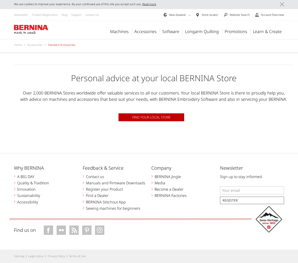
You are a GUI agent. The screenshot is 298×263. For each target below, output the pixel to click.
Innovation (26, 189)
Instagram (99, 230)
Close (282, 4)
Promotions (236, 31)
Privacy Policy (56, 256)
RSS (74, 230)
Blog (65, 15)
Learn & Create (267, 31)
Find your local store (151, 117)
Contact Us (92, 15)
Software (170, 31)
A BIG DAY (25, 176)
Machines (119, 31)
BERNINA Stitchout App (106, 202)
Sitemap (19, 256)
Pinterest (86, 230)
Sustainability (28, 195)
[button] (189, 15)
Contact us (95, 176)
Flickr (61, 230)
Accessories (145, 31)
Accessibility (27, 202)
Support (76, 15)
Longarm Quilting (202, 31)
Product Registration (45, 15)
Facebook (48, 230)
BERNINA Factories (171, 195)
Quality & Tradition (33, 182)
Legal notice (36, 256)
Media (160, 182)
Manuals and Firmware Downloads (115, 182)
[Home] (31, 29)
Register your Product (104, 189)
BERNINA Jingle (168, 176)
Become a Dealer (169, 189)
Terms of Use (77, 256)
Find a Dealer (97, 195)
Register (230, 200)
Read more (149, 4)
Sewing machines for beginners (113, 208)
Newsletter (21, 15)
